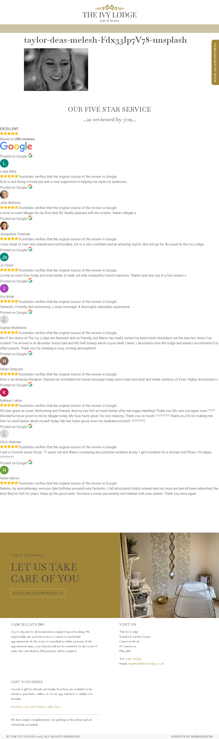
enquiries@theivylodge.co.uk (146, 663)
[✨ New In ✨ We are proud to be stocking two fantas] (128, 520)
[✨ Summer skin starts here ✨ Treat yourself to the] (200, 520)
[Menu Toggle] (109, 28)
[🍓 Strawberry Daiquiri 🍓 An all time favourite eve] (91, 520)
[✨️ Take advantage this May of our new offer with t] (164, 520)
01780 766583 (133, 659)
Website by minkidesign (192, 736)
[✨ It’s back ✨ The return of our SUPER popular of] (55, 520)
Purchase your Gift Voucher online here (35, 706)
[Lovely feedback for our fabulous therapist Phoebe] (18, 520)
